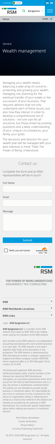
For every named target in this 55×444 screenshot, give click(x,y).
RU (51, 3)
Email (6, 197)
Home (6, 19)
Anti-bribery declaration (27, 417)
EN (47, 3)
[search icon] (23, 10)
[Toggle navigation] (50, 11)
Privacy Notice (28, 425)
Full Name (9, 183)
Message (8, 211)
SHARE (45, 19)
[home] (11, 10)
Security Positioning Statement (27, 428)
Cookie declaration (27, 421)
